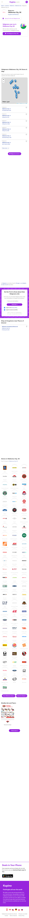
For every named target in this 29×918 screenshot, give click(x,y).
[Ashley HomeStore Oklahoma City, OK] (24, 518)
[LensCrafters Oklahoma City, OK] (4, 502)
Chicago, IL (18, 283)
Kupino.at (7, 910)
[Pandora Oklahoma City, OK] (4, 476)
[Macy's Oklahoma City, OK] (4, 527)
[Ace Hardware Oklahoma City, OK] (14, 544)
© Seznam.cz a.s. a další (23, 103)
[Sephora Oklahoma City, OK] (24, 586)
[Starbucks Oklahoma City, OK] (4, 493)
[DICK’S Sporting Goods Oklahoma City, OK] (4, 586)
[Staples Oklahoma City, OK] (4, 552)
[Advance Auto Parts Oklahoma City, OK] (24, 662)
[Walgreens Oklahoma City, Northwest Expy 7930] (14, 136)
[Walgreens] (4, 13)
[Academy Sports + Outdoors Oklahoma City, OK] (14, 535)
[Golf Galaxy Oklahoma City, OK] (14, 628)
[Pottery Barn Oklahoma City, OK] (24, 569)
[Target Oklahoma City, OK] (24, 502)
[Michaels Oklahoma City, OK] (14, 637)
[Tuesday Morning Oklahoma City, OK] (4, 485)
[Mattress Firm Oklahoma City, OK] (14, 552)
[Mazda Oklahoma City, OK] (24, 670)
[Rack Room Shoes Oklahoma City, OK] (24, 645)
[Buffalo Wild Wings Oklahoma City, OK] (14, 485)
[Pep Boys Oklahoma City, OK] (4, 670)
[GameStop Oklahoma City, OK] (4, 578)
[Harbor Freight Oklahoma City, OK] (4, 628)
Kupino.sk (22, 910)
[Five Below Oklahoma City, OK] (24, 620)
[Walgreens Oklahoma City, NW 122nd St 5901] (14, 143)
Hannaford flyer (7, 715)
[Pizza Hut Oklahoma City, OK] (14, 476)
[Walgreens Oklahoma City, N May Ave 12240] (14, 123)
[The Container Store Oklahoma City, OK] (4, 611)
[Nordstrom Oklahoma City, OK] (14, 527)
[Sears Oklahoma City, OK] (24, 552)
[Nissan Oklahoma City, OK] (14, 679)
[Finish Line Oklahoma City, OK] (14, 493)
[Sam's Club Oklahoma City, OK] (24, 544)
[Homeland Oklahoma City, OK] (24, 637)
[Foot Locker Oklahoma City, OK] (24, 527)
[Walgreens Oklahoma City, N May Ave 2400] (14, 129)
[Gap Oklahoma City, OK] (4, 603)
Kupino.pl (19, 910)
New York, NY (5, 284)
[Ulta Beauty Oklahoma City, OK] (4, 662)
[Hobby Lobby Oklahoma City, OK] (24, 628)
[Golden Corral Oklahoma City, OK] (24, 510)
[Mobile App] (7, 876)
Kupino (2, 5)
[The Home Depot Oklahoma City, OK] (4, 544)
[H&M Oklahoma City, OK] (14, 611)
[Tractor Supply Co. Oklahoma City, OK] (14, 620)
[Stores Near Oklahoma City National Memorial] (14, 328)
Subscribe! (14, 304)
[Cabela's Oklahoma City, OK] (24, 594)
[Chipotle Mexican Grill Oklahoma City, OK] (24, 476)
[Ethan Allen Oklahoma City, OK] (14, 561)
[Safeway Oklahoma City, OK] (24, 468)
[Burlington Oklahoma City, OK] (4, 569)
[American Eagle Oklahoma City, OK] (14, 603)
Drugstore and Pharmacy (13, 14)
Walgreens (4, 283)
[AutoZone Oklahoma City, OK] (24, 679)
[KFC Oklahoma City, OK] (24, 654)
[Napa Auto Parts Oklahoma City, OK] (4, 679)
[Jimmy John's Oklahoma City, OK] (14, 510)
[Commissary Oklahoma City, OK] (24, 603)
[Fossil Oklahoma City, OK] (14, 518)
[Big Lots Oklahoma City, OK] (4, 594)
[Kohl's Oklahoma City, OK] (24, 561)
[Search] (27, 2)
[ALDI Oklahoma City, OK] (4, 468)
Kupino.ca (10, 910)
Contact (6, 915)
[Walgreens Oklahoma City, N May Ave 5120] (14, 116)
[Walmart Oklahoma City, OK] (14, 502)
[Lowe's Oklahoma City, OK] (4, 510)
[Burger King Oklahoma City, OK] (14, 645)
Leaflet (17, 103)
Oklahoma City (18, 5)
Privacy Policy (14, 307)
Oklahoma (12, 5)
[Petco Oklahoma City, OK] (4, 518)
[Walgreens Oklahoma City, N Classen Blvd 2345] (14, 109)
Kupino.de (16, 910)
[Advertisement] (14, 52)
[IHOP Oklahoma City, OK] (24, 485)
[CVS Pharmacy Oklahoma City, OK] (24, 578)
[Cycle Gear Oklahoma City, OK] (4, 620)
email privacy (18, 312)
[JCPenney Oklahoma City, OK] (4, 637)
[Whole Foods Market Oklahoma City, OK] (24, 535)
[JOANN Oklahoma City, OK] (14, 578)
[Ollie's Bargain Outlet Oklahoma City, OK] (4, 645)
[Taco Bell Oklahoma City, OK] (4, 654)
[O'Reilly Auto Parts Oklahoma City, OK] (4, 687)
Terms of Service (13, 915)
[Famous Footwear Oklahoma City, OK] (14, 569)
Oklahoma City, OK (13, 461)
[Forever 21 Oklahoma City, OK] (14, 594)
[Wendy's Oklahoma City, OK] (24, 493)
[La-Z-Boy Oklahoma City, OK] (4, 561)
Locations (7, 5)
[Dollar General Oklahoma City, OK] (14, 468)
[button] (11, 18)
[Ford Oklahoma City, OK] (14, 670)
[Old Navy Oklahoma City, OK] (14, 586)
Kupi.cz (13, 910)
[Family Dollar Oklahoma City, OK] (4, 535)
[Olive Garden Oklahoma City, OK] (14, 654)
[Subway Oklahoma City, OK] (14, 662)
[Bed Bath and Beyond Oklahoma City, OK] (24, 611)
